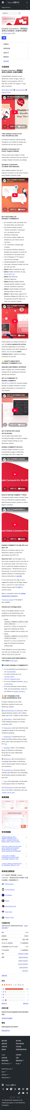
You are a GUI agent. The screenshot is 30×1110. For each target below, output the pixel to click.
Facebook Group (15, 679)
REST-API (12, 274)
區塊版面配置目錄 (21, 1049)
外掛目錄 (18, 1046)
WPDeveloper (7, 33)
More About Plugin (7, 90)
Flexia (5, 781)
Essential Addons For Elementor (13, 710)
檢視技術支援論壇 (7, 1018)
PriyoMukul (8, 895)
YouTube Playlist (9, 676)
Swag (18, 1063)
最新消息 (4, 1043)
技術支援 (6, 61)
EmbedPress (8, 736)
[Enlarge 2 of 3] (26, 802)
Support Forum (6, 92)
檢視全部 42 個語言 (23, 953)
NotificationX (8, 719)
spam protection (24, 967)
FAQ (19, 587)
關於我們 (4, 1041)
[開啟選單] (27, 2)
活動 (17, 1058)
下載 (4, 37)
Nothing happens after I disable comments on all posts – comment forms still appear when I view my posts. (11, 839)
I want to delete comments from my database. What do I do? (12, 864)
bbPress (5, 1075)
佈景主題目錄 (20, 1043)
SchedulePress (8, 770)
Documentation (20, 90)
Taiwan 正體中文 (11, 1085)
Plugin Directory (6, 7)
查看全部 (25, 1003)
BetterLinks (7, 728)
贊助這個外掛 (6, 1030)
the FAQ (19, 576)
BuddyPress (6, 1077)
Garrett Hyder (9, 917)
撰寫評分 (4, 1003)
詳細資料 (6, 44)
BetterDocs (7, 759)
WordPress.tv (7, 1063)
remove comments (23, 964)
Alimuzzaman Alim (10, 906)
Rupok (7, 901)
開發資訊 (6, 57)
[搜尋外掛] (19, 13)
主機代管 (4, 1046)
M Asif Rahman (9, 889)
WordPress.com (7, 1069)
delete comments (23, 957)
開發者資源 (5, 1060)
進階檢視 (4, 975)
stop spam (25, 970)
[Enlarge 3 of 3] (26, 812)
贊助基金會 (20, 1060)
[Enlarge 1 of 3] (12, 802)
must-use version (8, 600)
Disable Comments (19, 691)
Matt (4, 1072)
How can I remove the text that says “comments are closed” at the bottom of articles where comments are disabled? (11, 849)
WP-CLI (6, 383)
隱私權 (4, 1049)
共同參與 (18, 1055)
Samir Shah (8, 912)
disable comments (23, 960)
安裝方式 (6, 53)
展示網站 (18, 1041)
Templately (6, 748)
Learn (3, 1055)
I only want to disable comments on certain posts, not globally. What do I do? (10, 857)
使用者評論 (6, 48)
